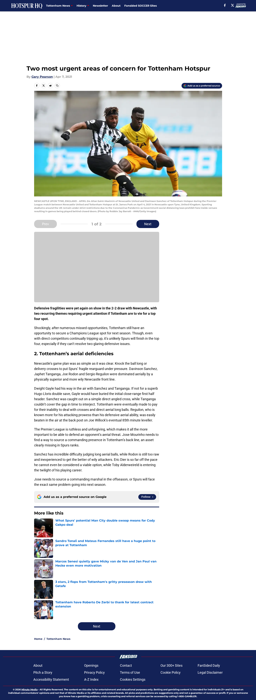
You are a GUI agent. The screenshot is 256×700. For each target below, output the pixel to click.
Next (147, 224)
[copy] (57, 85)
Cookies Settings (132, 679)
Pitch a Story (42, 672)
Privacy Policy (94, 672)
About (116, 5)
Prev (45, 224)
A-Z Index (91, 679)
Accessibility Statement (51, 679)
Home (38, 639)
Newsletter (100, 5)
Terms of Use (130, 672)
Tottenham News (58, 639)
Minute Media (29, 689)
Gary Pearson (42, 77)
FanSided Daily (209, 665)
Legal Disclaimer (210, 672)
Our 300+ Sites (171, 665)
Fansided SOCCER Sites (140, 5)
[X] (232, 5)
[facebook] (225, 5)
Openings (91, 665)
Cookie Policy (170, 672)
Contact (126, 665)
